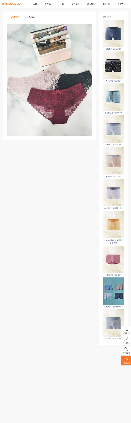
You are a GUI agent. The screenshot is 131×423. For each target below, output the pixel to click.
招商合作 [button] (75, 4)
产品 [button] (62, 4)
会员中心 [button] (106, 4)
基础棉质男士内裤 (113, 275)
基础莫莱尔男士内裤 (113, 49)
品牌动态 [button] (48, 4)
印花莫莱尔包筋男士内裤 (113, 307)
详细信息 (31, 17)
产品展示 (15, 17)
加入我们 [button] (91, 4)
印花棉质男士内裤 (113, 81)
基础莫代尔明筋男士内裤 (113, 208)
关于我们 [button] (121, 4)
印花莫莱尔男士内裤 (113, 339)
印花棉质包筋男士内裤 (113, 113)
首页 (35, 4)
